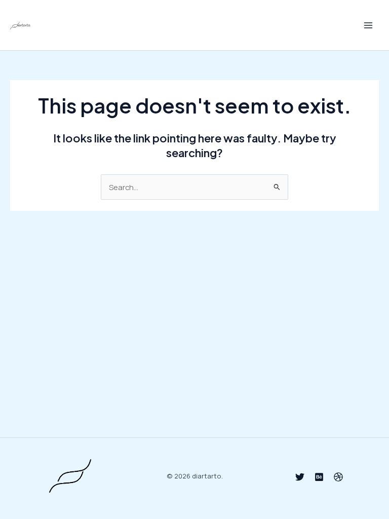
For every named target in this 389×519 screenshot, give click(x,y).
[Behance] (319, 476)
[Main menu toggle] (368, 25)
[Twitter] (299, 476)
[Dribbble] (338, 476)
